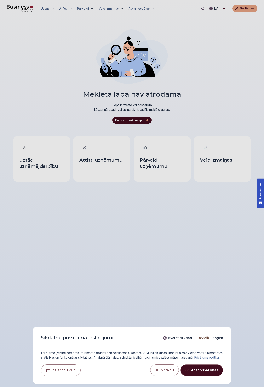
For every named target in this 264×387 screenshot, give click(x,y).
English (218, 338)
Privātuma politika (206, 357)
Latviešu (203, 338)
